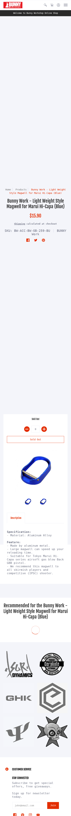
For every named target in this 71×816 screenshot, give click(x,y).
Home (8, 189)
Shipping (19, 223)
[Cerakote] (52, 664)
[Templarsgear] (52, 732)
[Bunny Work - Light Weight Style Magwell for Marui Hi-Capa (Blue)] (35, 471)
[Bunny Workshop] (12, 5)
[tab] (16, 518)
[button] (45, 5)
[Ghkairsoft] (18, 698)
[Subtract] (27, 429)
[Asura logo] (18, 664)
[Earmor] (52, 698)
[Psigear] (18, 732)
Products (21, 189)
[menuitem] (45, 5)
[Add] (44, 429)
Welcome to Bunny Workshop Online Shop (35, 13)
